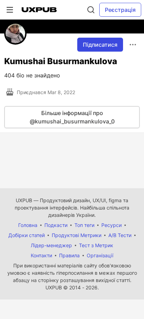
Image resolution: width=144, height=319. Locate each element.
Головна (27, 225)
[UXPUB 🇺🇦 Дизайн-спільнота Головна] (39, 10)
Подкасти (55, 225)
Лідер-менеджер (51, 245)
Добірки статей (26, 235)
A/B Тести (119, 235)
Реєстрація (120, 9)
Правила (69, 255)
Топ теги (84, 225)
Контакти (41, 255)
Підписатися (100, 44)
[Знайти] (91, 10)
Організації (100, 255)
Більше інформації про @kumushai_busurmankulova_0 (72, 117)
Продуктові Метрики (76, 235)
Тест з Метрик (96, 245)
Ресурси (111, 225)
